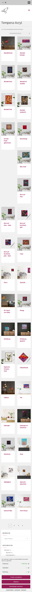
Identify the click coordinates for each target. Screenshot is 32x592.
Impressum (23, 590)
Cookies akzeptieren (16, 577)
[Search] (27, 538)
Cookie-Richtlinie (10, 590)
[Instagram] (5, 2)
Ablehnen (16, 581)
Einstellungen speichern (16, 586)
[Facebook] (3, 2)
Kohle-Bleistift (10, 555)
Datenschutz (17, 590)
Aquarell (8, 552)
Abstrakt (6, 550)
